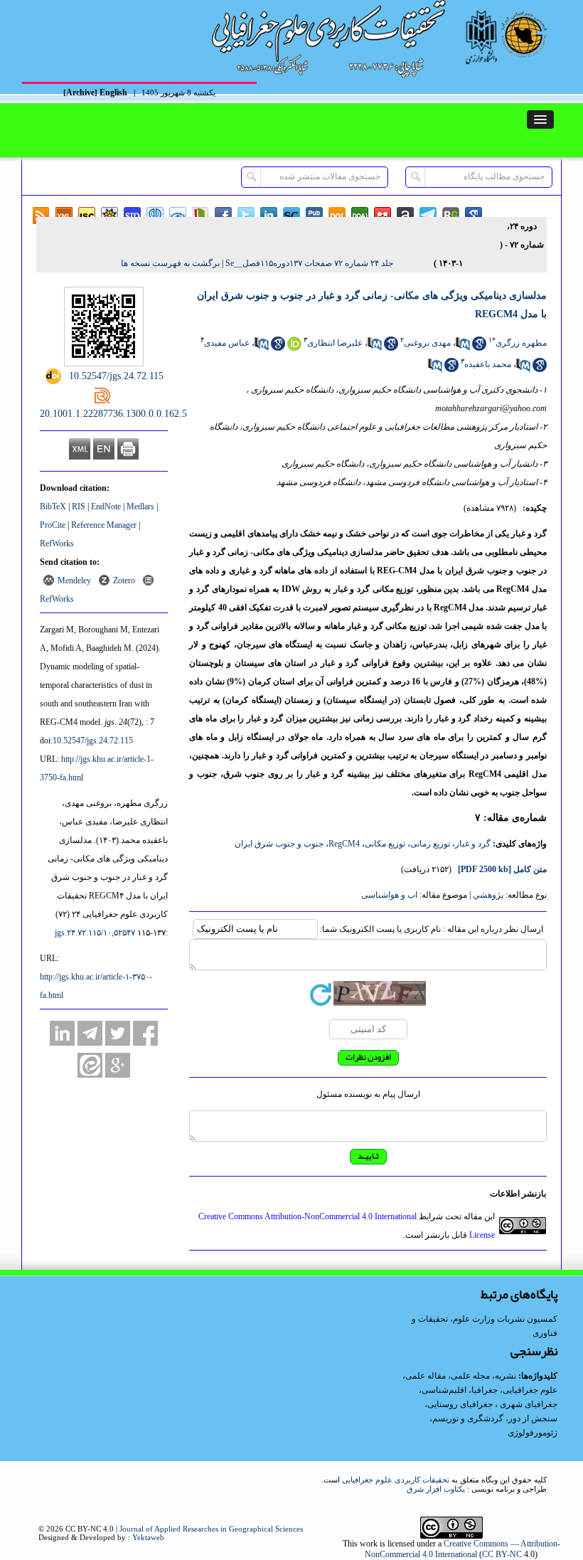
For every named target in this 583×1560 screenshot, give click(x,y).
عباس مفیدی (227, 343)
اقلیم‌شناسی (444, 1390)
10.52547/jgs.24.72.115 (93, 740)
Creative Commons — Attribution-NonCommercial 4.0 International (462, 1549)
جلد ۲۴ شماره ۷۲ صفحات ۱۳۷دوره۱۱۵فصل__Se (309, 263)
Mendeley (74, 580)
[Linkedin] (62, 1033)
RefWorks (57, 543)
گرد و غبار (473, 844)
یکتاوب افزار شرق (436, 1489)
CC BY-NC (502, 1554)
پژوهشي (488, 895)
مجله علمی (470, 1376)
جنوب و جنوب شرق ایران (279, 844)
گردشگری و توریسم (467, 1418)
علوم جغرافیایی (530, 1390)
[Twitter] (117, 1033)
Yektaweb (148, 1537)
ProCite (52, 525)
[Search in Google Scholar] (479, 348)
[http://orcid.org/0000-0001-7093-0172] (294, 348)
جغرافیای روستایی (460, 1404)
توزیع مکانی (385, 844)
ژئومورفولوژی (532, 1433)
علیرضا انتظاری (335, 343)
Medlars (140, 506)
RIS (78, 506)
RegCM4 (344, 844)
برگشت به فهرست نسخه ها (170, 263)
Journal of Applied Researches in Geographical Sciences (211, 1528)
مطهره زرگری (521, 343)
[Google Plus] (117, 1065)
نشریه (505, 1376)
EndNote (106, 506)
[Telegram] (89, 1033)
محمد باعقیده (487, 364)
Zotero (124, 580)
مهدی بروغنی (427, 343)
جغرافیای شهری (528, 1404)
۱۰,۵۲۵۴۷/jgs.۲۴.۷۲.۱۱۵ (95, 933)
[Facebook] (145, 1033)
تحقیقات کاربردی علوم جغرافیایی (395, 1479)
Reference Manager (104, 525)
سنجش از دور (532, 1418)
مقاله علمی (425, 1376)
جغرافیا (484, 1390)
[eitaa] (89, 1065)
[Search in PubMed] (463, 348)
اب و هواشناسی (389, 895)
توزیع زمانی (430, 844)
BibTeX (53, 506)
